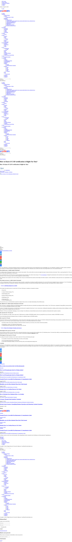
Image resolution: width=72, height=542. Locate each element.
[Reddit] (36, 259)
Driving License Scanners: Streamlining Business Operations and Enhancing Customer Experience (21, 404)
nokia (7, 70)
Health (3, 35)
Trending (5, 54)
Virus (5, 40)
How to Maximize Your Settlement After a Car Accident (12, 394)
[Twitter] (36, 254)
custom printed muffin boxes (11, 21)
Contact (3, 5)
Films (7, 49)
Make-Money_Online (10, 17)
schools (5, 31)
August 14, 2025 (3, 422)
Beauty (5, 34)
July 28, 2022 (2, 171)
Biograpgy (6, 29)
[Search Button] (10, 448)
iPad (7, 68)
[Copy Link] (36, 264)
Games (5, 30)
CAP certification (44, 274)
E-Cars (1, 423)
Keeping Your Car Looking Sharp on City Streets (10, 389)
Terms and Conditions (5, 3)
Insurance (5, 18)
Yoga (7, 108)
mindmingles (7, 170)
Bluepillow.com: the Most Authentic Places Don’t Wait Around (13, 384)
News (3, 47)
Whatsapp (8, 71)
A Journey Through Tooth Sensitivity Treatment (10, 399)
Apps (5, 58)
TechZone (6, 75)
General (5, 50)
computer (5, 59)
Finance (5, 16)
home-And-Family (5, 42)
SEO (5, 73)
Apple (7, 67)
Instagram (5, 62)
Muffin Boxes (8, 23)
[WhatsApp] (36, 262)
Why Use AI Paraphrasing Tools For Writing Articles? (11, 375)
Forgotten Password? (3, 530)
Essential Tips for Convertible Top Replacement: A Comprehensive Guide (16, 379)
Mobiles (5, 66)
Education (3, 27)
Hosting (7, 64)
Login (3, 8)
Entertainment (6, 48)
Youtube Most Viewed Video (9, 55)
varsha (2, 437)
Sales (5, 26)
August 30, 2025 (3, 417)
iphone (7, 69)
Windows (5, 76)
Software (5, 144)
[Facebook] (36, 252)
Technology (4, 57)
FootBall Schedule (7, 126)
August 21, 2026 (3, 427)
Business (3, 14)
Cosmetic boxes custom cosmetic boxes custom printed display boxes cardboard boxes (20, 20)
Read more (2, 436)
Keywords (8, 143)
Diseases (5, 36)
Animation (6, 28)
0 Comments (2, 438)
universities (6, 32)
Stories (5, 52)
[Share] (36, 265)
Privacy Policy (4, 2)
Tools (5, 45)
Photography (6, 44)
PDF (5, 72)
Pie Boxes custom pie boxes (11, 25)
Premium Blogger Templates (11, 65)
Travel (5, 46)
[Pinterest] (36, 257)
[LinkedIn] (36, 260)
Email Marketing (7, 61)
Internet (5, 63)
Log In (1, 540)
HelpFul (5, 43)
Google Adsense (7, 15)
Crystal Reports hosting (8, 60)
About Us (3, 4)
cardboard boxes (9, 89)
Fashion (3, 33)
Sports (3, 125)
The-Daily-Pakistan (7, 53)
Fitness (5, 107)
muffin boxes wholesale (10, 24)
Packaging (6, 88)
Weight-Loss (6, 41)
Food (5, 37)
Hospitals (5, 39)
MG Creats (4, 1)
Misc (5, 51)
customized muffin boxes (10, 22)
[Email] (36, 255)
